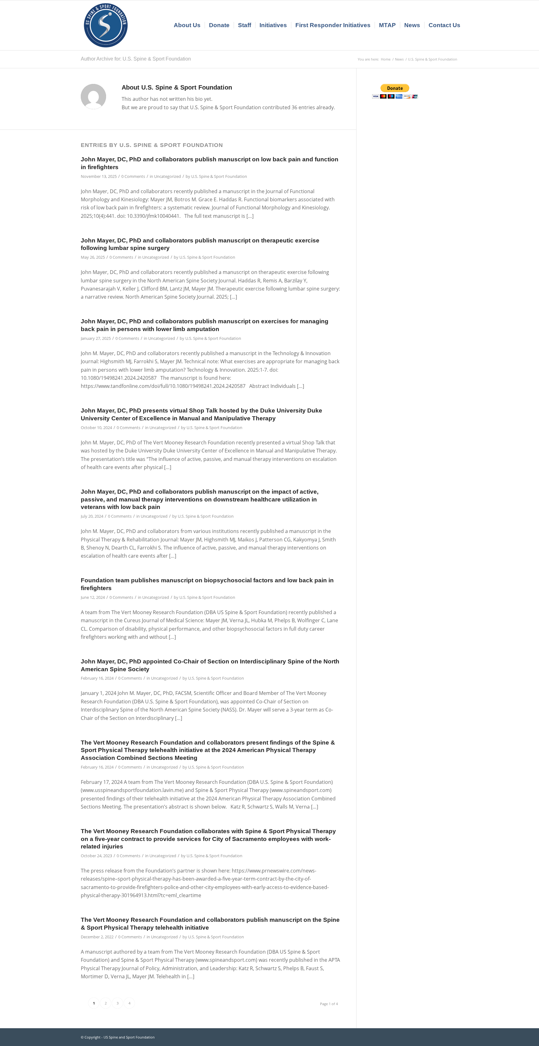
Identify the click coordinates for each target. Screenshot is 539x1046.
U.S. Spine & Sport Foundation (219, 176)
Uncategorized (167, 176)
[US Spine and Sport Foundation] (106, 25)
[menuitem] (187, 25)
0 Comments (133, 176)
